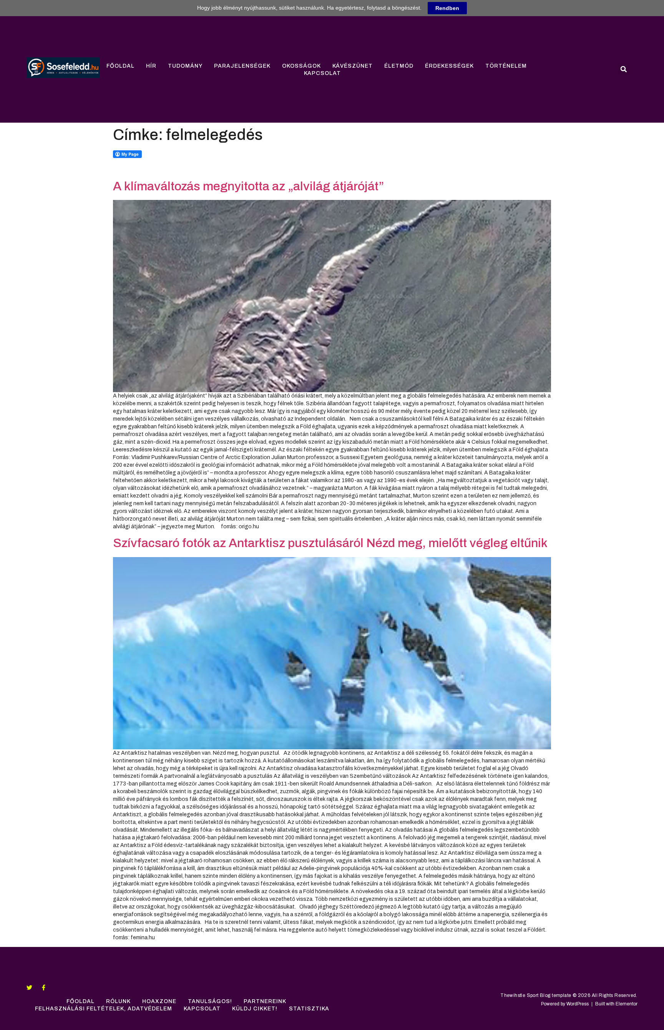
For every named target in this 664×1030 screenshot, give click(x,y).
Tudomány (185, 66)
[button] (623, 69)
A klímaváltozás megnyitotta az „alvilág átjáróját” (248, 186)
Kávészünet (352, 66)
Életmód (398, 66)
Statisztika (309, 1009)
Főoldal (120, 66)
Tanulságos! (210, 1001)
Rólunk (118, 1001)
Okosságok (301, 66)
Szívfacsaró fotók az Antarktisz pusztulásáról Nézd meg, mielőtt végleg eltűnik (330, 543)
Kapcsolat (322, 73)
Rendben (447, 8)
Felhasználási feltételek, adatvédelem (103, 1009)
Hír (151, 66)
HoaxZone (159, 1001)
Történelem (506, 66)
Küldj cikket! (254, 1009)
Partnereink (265, 1001)
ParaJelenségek (242, 66)
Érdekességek (449, 66)
